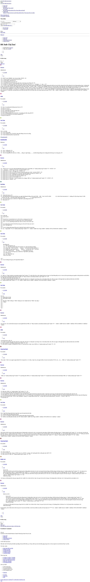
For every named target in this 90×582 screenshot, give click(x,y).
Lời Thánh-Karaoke (7, 562)
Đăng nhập (3, 32)
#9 (3, 273)
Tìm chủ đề (10, 8)
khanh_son (3, 459)
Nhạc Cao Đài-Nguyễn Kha (9, 559)
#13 (4, 357)
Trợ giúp (5, 574)
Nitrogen (5, 572)
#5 (3, 166)
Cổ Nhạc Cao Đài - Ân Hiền (9, 557)
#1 (3, 76)
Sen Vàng (3, 120)
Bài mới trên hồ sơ (12, 10)
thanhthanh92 (4, 139)
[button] (2, 2)
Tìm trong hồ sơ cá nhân (29, 12)
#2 (3, 104)
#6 (3, 192)
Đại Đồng (3, 184)
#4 (3, 148)
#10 (4, 293)
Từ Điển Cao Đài (6, 551)
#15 (4, 389)
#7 (3, 213)
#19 (4, 467)
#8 (3, 242)
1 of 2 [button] (2, 55)
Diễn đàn (5, 6)
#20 (4, 491)
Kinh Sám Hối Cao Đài (8, 548)
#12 (4, 338)
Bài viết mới (5, 8)
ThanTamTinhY (4, 349)
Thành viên (5, 11)
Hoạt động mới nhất (20, 10)
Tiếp (1, 54)
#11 (4, 321)
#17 (4, 430)
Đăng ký (5, 12)
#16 (4, 411)
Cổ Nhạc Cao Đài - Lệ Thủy (9, 558)
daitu (2, 96)
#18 (4, 449)
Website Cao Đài (6, 549)
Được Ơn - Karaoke (7, 561)
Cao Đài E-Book (6, 553)
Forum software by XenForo (13, 579)
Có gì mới (5, 9)
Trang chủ (5, 5)
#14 (4, 373)
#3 (3, 129)
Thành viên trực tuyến (11, 12)
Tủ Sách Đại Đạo (6, 550)
